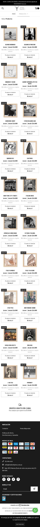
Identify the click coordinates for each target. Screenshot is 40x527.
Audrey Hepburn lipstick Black (29, 82)
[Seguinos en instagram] (4, 479)
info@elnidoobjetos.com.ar (13, 465)
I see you (10, 382)
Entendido (20, 524)
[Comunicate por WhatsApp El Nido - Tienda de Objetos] (35, 510)
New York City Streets (10, 196)
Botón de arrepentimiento (20, 513)
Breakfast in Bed (10, 82)
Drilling (29, 345)
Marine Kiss (10, 158)
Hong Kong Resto (10, 345)
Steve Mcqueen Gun (30, 121)
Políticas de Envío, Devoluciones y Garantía (10, 434)
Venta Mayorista (25, 428)
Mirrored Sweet (10, 121)
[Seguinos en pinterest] (18, 479)
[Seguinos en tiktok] (13, 479)
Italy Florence (10, 270)
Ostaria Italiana (30, 233)
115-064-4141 (9, 461)
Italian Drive (30, 196)
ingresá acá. (32, 511)
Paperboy (29, 382)
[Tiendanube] (20, 506)
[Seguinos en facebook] (8, 479)
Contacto (5, 428)
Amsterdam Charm (29, 308)
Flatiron (29, 158)
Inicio (3, 19)
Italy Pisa (10, 308)
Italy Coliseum (29, 270)
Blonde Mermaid (10, 44)
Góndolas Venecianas (10, 233)
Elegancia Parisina (29, 44)
